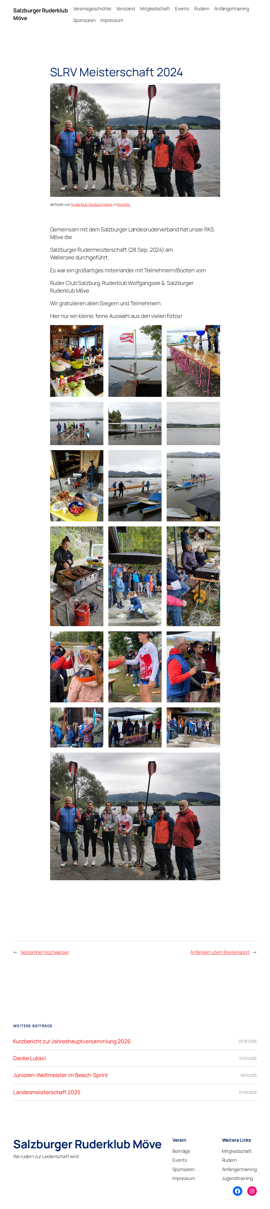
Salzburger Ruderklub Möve (87, 1144)
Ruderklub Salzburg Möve (92, 204)
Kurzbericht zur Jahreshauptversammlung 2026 (72, 1041)
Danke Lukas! (29, 1058)
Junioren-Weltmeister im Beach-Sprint (60, 1075)
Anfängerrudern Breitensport (220, 952)
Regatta (123, 204)
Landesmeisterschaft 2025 (46, 1092)
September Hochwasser (44, 952)
